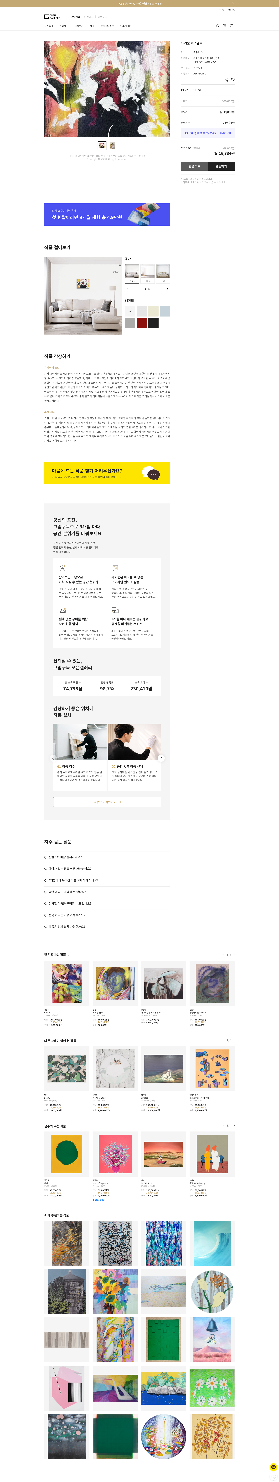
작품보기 (48, 25)
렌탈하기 (221, 166)
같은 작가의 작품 (55, 954)
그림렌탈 (75, 17)
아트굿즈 (102, 17)
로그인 (221, 9)
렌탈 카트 (195, 166)
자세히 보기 (225, 133)
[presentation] (127, 288)
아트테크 (88, 17)
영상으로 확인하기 (105, 802)
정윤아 (196, 52)
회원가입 (231, 9)
